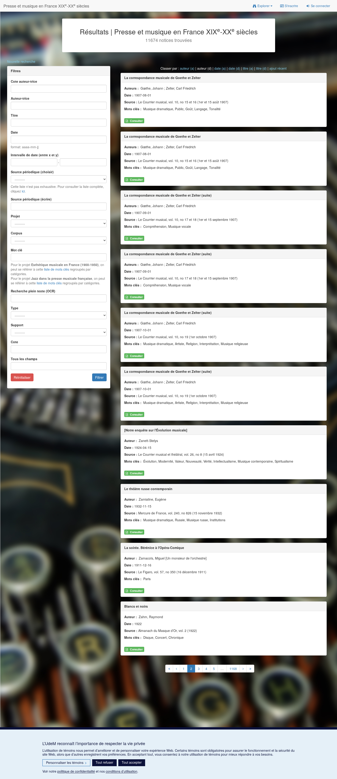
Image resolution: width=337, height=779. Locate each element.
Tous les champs (24, 359)
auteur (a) (187, 68)
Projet (15, 216)
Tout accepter (132, 762)
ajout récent (278, 68)
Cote (14, 342)
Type (14, 308)
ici (23, 191)
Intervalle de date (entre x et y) (34, 155)
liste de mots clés (56, 269)
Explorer (264, 5)
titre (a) (248, 68)
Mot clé (16, 250)
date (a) (220, 68)
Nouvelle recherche (21, 61)
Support (17, 325)
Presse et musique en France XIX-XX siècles (46, 6)
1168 (233, 668)
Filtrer (99, 377)
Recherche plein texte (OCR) (33, 291)
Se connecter (320, 5)
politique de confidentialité (76, 771)
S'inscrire (291, 5)
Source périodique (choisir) (32, 172)
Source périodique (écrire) (31, 199)
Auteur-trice (20, 98)
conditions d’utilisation (121, 771)
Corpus (16, 233)
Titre (14, 115)
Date (14, 132)
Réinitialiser (22, 377)
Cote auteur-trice (24, 81)
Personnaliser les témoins (66, 762)
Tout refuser (104, 762)
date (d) (234, 68)
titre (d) (261, 68)
